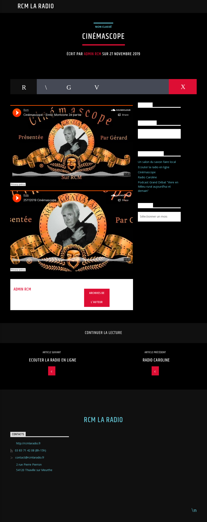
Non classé (103, 27)
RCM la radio (36, 6)
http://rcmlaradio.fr (28, 443)
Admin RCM (92, 54)
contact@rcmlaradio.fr (29, 457)
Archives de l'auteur (97, 298)
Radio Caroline (147, 177)
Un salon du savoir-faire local (157, 162)
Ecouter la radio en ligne (153, 167)
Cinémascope (147, 172)
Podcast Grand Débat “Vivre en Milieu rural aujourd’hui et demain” (158, 186)
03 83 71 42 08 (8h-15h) (30, 450)
